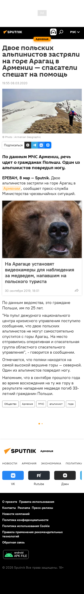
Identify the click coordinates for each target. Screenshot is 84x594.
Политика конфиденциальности (25, 520)
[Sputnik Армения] (13, 34)
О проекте (9, 502)
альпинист (56, 404)
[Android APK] (16, 555)
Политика (74, 463)
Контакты (9, 508)
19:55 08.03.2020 (15, 83)
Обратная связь (13, 542)
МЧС (41, 404)
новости (9, 463)
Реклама (24, 508)
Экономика (51, 463)
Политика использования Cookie (26, 526)
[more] (76, 290)
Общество (10, 404)
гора (70, 404)
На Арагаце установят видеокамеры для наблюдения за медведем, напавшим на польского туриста (39, 272)
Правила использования (36, 502)
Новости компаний (16, 514)
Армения (27, 404)
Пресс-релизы (42, 508)
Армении (11, 188)
